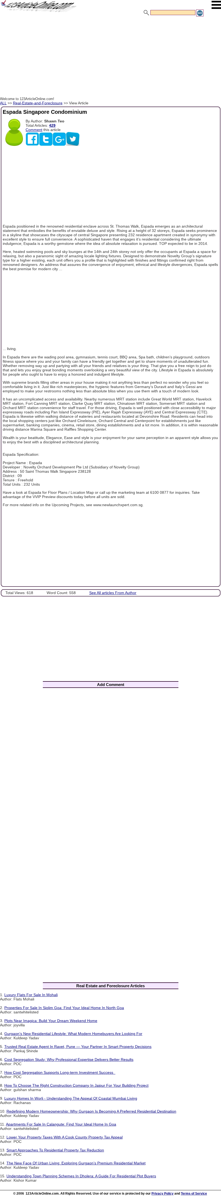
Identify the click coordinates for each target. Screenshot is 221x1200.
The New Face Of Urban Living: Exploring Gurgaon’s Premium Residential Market (76, 1163)
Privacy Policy (162, 1193)
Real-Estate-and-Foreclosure (38, 103)
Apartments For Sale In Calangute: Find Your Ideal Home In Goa (61, 1124)
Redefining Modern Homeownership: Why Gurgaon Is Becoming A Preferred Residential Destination (91, 1111)
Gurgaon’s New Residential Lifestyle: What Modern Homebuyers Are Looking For (73, 1033)
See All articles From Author (112, 593)
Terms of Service (194, 1193)
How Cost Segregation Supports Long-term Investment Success (59, 1072)
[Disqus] (110, 762)
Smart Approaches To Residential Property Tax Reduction (55, 1150)
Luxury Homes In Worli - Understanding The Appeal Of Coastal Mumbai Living (70, 1098)
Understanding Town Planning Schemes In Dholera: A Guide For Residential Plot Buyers (81, 1176)
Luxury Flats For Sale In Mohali (31, 995)
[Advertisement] (110, 57)
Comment (34, 130)
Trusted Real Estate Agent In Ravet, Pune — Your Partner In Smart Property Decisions (77, 1046)
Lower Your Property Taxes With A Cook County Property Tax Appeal (64, 1137)
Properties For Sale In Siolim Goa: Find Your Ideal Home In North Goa (64, 1008)
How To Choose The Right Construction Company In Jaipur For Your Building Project (76, 1085)
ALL (3, 103)
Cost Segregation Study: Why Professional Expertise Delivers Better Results (68, 1059)
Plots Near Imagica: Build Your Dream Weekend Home (50, 1021)
